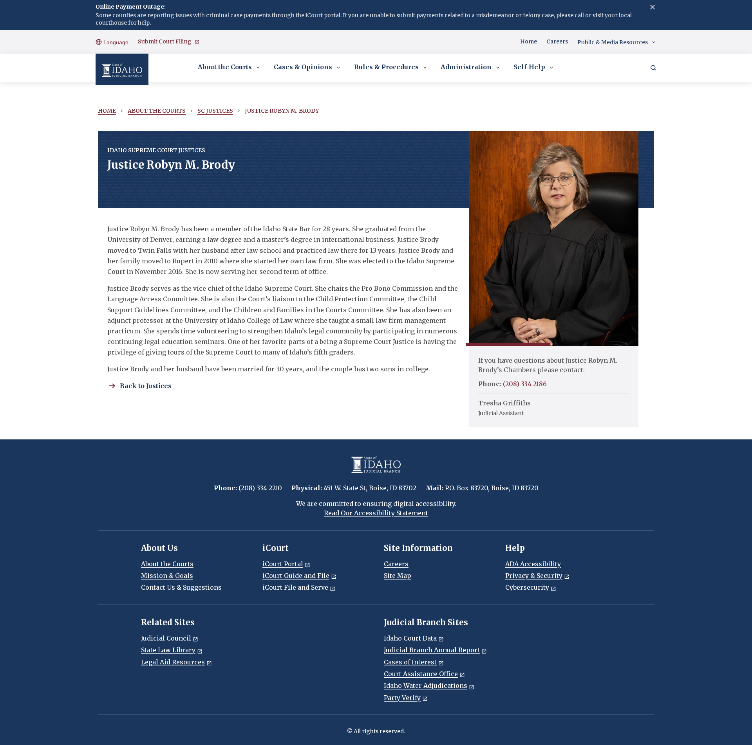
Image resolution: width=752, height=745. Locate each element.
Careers (557, 41)
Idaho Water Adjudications (425, 685)
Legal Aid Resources (173, 662)
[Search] (653, 67)
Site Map (397, 575)
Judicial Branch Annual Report (432, 650)
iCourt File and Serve (295, 587)
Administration (466, 67)
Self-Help (529, 67)
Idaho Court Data (410, 638)
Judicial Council (166, 638)
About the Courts (225, 67)
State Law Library (168, 650)
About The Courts (157, 110)
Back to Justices (146, 386)
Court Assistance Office (421, 674)
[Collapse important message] (652, 7)
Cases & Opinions (303, 67)
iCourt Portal (282, 564)
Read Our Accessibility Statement (376, 513)
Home (528, 41)
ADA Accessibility (533, 564)
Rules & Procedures (386, 67)
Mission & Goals (167, 575)
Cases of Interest (410, 662)
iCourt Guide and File (295, 575)
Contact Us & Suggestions (181, 587)
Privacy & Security (533, 575)
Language (115, 42)
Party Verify (402, 698)
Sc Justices (215, 110)
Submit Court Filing (165, 41)
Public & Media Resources (612, 42)
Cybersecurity (527, 587)
